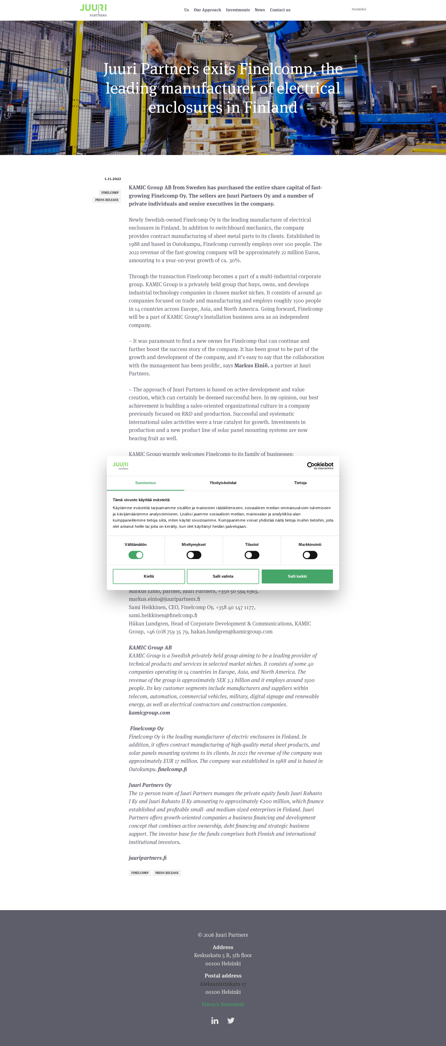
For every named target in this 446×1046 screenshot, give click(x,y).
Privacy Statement (223, 1004)
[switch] (194, 555)
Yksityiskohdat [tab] (223, 483)
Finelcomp (109, 193)
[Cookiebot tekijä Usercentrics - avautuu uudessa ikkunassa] (310, 466)
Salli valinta (223, 576)
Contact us (280, 10)
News (260, 10)
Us (186, 10)
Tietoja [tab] (300, 483)
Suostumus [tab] (145, 483)
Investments (238, 10)
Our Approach (207, 10)
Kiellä (149, 576)
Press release (106, 200)
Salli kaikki (297, 576)
